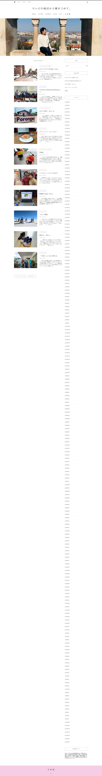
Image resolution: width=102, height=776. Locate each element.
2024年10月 (67, 174)
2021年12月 (67, 286)
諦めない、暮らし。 (45, 235)
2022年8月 (67, 260)
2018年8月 (67, 418)
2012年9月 (67, 653)
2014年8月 (67, 577)
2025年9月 (67, 138)
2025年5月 (67, 151)
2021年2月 (67, 319)
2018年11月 (67, 408)
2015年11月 (67, 527)
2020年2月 (67, 359)
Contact (29, 1)
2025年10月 (67, 135)
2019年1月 (67, 402)
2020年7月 (67, 342)
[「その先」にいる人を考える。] (25, 260)
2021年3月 (67, 316)
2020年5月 (67, 349)
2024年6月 (67, 187)
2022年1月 (67, 283)
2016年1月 (67, 521)
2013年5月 (67, 626)
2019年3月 (67, 395)
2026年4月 (67, 115)
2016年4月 (67, 511)
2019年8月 (67, 379)
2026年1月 (67, 125)
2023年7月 (67, 224)
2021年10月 (67, 293)
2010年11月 (67, 725)
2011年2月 (67, 715)
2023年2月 (67, 240)
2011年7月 (67, 699)
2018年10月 (67, 412)
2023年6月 (67, 227)
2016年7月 (67, 501)
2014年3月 (67, 593)
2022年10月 (67, 253)
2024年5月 (67, 191)
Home (19, 1)
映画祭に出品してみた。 (46, 194)
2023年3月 (67, 237)
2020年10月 (67, 333)
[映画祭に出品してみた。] (25, 197)
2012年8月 (67, 656)
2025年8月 (67, 141)
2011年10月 (67, 689)
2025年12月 (67, 128)
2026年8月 (67, 102)
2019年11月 (67, 369)
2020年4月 (67, 352)
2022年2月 (67, 280)
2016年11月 (67, 488)
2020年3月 (67, 356)
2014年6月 (67, 583)
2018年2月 (67, 438)
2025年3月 (67, 158)
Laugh (55, 14)
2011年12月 (67, 682)
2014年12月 (67, 563)
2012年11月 (67, 646)
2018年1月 (67, 441)
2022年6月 (67, 267)
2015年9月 (67, 534)
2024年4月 (67, 194)
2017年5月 (67, 468)
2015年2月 (67, 557)
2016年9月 (67, 494)
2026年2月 (67, 121)
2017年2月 (67, 478)
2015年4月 (67, 550)
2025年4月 (67, 154)
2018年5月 (67, 428)
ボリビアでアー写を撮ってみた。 (49, 69)
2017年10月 (67, 451)
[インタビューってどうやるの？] (25, 177)
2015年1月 (67, 560)
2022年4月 (67, 273)
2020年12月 (67, 326)
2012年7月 (67, 659)
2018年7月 (67, 422)
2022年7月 (67, 263)
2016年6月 (67, 504)
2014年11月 (67, 567)
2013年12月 (67, 603)
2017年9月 (67, 455)
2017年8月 (67, 458)
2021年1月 (67, 323)
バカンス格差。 (44, 214)
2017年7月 (67, 461)
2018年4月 (67, 431)
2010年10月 (67, 728)
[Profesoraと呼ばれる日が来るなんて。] (25, 93)
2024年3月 (67, 197)
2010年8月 (67, 735)
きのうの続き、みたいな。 (47, 111)
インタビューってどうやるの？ (48, 173)
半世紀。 (42, 152)
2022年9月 (67, 257)
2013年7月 (67, 620)
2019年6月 (67, 385)
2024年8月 (67, 181)
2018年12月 (67, 405)
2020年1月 (67, 362)
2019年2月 (67, 399)
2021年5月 (67, 309)
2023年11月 (67, 210)
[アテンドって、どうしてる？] (25, 135)
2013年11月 (67, 606)
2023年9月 (67, 217)
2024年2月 (67, 201)
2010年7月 (67, 738)
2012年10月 (67, 649)
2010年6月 (67, 742)
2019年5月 (67, 389)
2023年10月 (67, 214)
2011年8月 (67, 695)
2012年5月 (67, 666)
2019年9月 (67, 375)
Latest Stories (38, 60)
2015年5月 (67, 547)
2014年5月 (67, 587)
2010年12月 (67, 722)
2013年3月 (67, 633)
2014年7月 (67, 580)
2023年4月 (67, 234)
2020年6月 (67, 346)
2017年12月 (67, 445)
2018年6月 (67, 425)
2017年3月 (67, 474)
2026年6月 (67, 108)
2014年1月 (67, 600)
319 (30, 276)
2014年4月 (67, 590)
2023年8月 (67, 220)
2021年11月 (67, 290)
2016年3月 (67, 514)
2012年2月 (67, 676)
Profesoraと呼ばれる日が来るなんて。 (73, 80)
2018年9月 (67, 415)
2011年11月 (67, 685)
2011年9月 (67, 692)
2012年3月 (67, 672)
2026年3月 (67, 118)
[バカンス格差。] (25, 218)
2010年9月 (67, 732)
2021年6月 (67, 306)
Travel (34, 14)
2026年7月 (67, 105)
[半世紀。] (25, 156)
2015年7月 (67, 540)
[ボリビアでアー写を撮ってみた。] (25, 73)
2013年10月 (67, 610)
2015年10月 (67, 530)
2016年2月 (67, 517)
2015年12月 (67, 524)
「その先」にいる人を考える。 (48, 256)
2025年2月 (67, 161)
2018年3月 (67, 435)
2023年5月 (67, 230)
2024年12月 (67, 168)
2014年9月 (67, 573)
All (41, 66)
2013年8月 (67, 616)
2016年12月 (67, 484)
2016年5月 (67, 507)
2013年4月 (67, 629)
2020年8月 (67, 339)
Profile (23, 1)
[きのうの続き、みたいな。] (25, 115)
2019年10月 (67, 372)
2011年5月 (67, 705)
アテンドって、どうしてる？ (48, 132)
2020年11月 (67, 329)
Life (60, 14)
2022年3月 (67, 276)
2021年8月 (67, 300)
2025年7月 (67, 145)
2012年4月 (67, 669)
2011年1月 (67, 718)
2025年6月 (67, 148)
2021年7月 (67, 303)
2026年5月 (67, 112)
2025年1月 (67, 164)
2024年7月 (67, 184)
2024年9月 (67, 178)
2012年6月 (67, 662)
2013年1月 (67, 639)
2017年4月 (67, 471)
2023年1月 (67, 243)
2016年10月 (67, 491)
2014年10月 (67, 570)
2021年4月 (67, 313)
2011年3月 (67, 712)
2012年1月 (67, 679)
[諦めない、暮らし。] (25, 239)
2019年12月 (67, 366)
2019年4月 (67, 392)
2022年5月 (67, 270)
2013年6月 (67, 623)
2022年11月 (67, 250)
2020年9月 (67, 336)
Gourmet (48, 14)
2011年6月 (67, 702)
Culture (40, 14)
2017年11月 (67, 448)
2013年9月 (67, 613)
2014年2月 (67, 596)
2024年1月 (67, 204)
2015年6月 (67, 544)
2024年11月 (67, 171)
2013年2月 (67, 636)
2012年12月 (67, 643)
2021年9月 (67, 296)
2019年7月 (67, 382)
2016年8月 (67, 497)
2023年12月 (67, 207)
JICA (45, 66)
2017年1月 (67, 481)
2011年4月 (67, 709)
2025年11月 (67, 131)
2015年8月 (67, 537)
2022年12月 (67, 247)
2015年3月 (67, 554)
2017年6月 (67, 464)
